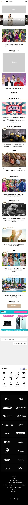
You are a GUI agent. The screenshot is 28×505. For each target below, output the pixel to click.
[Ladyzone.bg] (9, 1)
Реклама (14, 489)
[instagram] (14, 499)
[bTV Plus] (20, 425)
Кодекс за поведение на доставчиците (14, 485)
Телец (10, 376)
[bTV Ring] (20, 416)
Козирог (11, 386)
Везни (17, 381)
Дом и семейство (14, 176)
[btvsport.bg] (20, 433)
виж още (14, 306)
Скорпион (24, 381)
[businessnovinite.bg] (7, 442)
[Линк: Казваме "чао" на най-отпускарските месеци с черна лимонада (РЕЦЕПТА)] (14, 141)
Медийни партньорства (14, 487)
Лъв (4, 381)
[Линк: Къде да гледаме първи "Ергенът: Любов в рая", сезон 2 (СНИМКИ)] (14, 191)
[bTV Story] (7, 416)
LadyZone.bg (10, 128)
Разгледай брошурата (20, 312)
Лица (14, 226)
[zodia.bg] (20, 442)
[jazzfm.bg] (7, 467)
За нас (14, 476)
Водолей (17, 386)
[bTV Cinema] (7, 407)
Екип (14, 478)
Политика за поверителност (14, 482)
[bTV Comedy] (20, 399)
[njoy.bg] (7, 459)
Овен (4, 376)
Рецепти (14, 150)
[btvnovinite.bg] (7, 425)
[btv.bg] (7, 399)
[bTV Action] (20, 407)
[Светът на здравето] (7, 450)
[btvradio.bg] (20, 450)
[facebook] (10, 499)
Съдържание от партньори (14, 126)
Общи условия (14, 480)
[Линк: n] (14, 20)
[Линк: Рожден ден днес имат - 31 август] (14, 84)
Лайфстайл (14, 92)
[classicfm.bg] (20, 459)
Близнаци (17, 376)
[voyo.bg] (7, 433)
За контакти (14, 491)
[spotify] (18, 499)
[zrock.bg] (20, 467)
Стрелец (4, 386)
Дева (11, 381)
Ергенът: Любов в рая (14, 50)
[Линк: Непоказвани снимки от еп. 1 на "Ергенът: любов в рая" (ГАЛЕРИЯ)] (14, 41)
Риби (24, 386)
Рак (24, 376)
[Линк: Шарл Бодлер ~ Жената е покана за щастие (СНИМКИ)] (14, 241)
